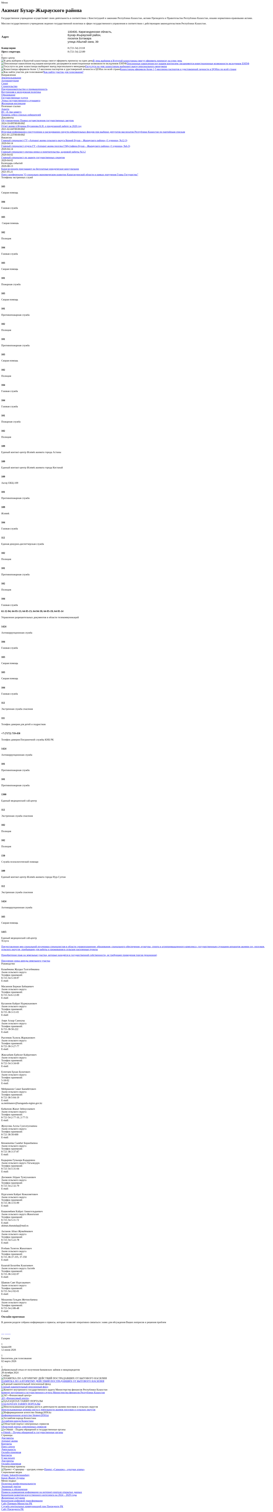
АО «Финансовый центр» (15, 1398)
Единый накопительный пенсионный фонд (24, 1386)
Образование (8, 94)
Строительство (9, 86)
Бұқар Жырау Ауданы (13, 1478)
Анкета (5, 109)
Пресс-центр (8, 1446)
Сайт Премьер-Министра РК (16, 1503)
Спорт (4, 83)
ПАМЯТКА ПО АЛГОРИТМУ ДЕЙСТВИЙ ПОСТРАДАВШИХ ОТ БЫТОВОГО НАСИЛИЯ (52, 1381)
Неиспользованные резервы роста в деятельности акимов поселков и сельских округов (48, 1409)
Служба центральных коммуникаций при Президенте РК (32, 1506)
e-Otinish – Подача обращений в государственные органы (32, 1432)
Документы (7, 1438)
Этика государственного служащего (20, 100)
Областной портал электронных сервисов (23, 1426)
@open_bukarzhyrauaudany (15, 1475)
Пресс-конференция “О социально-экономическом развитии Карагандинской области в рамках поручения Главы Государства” (69, 174)
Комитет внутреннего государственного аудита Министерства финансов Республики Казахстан (53, 1392)
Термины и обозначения (14, 1489)
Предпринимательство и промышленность (24, 89)
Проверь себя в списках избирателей (21, 114)
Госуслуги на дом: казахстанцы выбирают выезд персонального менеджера (126, 66)
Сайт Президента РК (12, 1509)
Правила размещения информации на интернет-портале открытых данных (41, 1492)
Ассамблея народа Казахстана (17, 1421)
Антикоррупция (10, 80)
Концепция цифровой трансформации (22, 1500)
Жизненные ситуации (13, 1497)
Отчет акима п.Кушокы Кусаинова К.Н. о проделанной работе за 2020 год (41, 126)
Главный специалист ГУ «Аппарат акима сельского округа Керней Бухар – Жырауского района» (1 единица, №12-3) (64, 140)
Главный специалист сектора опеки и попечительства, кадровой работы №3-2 (43, 151)
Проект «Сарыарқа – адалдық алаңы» (64, 1469)
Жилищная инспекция (13, 103)
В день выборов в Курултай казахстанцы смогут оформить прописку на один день (137, 60)
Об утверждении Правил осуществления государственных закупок (37, 120)
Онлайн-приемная (11, 1452)
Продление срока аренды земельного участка (25, 960)
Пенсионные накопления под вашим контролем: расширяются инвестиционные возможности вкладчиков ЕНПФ (188, 63)
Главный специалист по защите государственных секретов (33, 157)
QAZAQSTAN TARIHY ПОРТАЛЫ (20, 1404)
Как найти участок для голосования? (63, 72)
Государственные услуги (14, 97)
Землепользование (11, 77)
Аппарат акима (9, 1441)
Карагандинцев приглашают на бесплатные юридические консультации (40, 169)
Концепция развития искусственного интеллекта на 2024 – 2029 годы (39, 1495)
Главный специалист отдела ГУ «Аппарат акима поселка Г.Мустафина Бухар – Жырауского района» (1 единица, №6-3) (65, 146)
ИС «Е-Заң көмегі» (11, 112)
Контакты (6, 1443)
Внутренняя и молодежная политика (21, 92)
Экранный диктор (11, 1486)
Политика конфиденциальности (18, 1483)
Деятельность (8, 1449)
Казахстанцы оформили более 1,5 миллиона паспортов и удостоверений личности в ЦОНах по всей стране (178, 69)
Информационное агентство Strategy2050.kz (25, 1415)
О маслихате (8, 1458)
